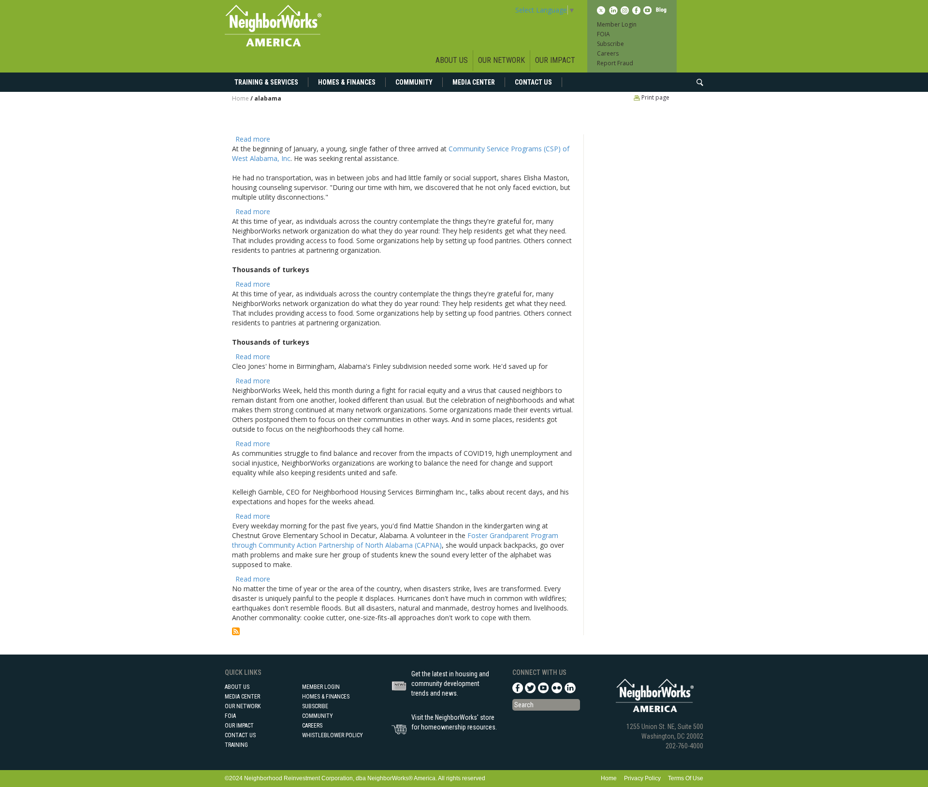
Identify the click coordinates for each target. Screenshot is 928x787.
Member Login (617, 24)
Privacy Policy (642, 778)
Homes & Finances (347, 82)
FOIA (603, 34)
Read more (252, 139)
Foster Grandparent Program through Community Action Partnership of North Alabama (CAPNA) (395, 540)
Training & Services (266, 82)
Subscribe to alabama (236, 631)
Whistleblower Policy (332, 735)
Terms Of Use (685, 778)
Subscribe (610, 44)
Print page (654, 97)
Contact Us (533, 82)
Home (240, 98)
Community (414, 82)
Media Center (473, 82)
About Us (451, 60)
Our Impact (555, 60)
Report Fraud (615, 63)
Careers (608, 53)
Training (236, 745)
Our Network (501, 60)
